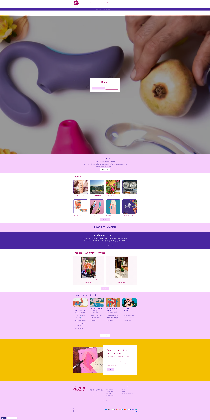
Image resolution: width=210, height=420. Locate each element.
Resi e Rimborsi (109, 393)
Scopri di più (88, 282)
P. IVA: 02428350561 (110, 395)
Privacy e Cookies (109, 389)
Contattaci (105, 288)
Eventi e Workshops (127, 215)
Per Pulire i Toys (94, 215)
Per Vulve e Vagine (95, 195)
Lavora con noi (125, 397)
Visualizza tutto (105, 219)
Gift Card (108, 215)
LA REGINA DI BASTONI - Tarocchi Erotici (112, 310)
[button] (92, 3)
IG (112, 245)
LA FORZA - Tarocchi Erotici (129, 309)
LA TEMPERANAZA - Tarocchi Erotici (80, 310)
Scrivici (123, 391)
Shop (98, 88)
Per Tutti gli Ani (110, 195)
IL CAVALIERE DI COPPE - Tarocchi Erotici (96, 310)
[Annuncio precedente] (74, 9)
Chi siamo (111, 88)
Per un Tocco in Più (78, 215)
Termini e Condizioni (110, 391)
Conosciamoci (105, 169)
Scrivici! (110, 369)
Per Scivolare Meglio (78, 195)
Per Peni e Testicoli (127, 195)
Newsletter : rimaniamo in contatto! (127, 394)
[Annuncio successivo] (136, 9)
